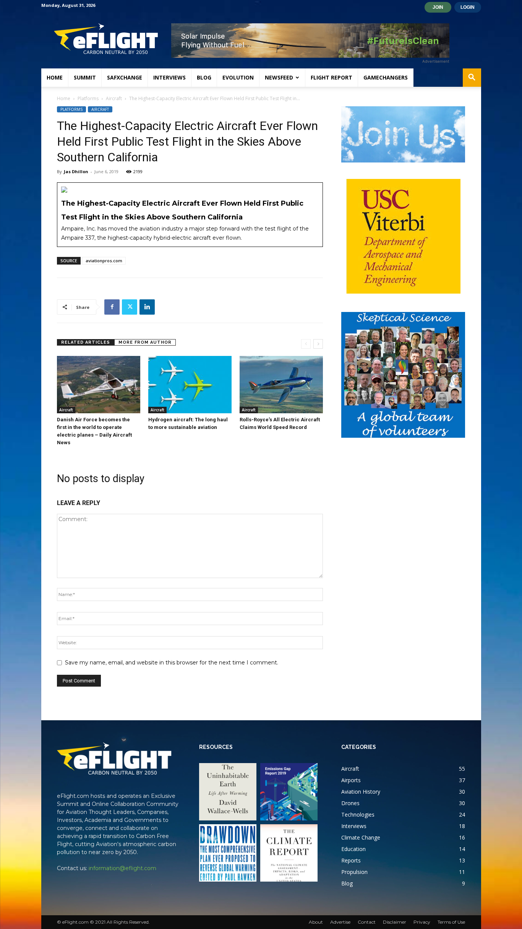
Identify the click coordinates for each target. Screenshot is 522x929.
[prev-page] (306, 344)
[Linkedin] (147, 307)
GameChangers (385, 77)
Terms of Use (451, 922)
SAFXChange (124, 77)
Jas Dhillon (76, 171)
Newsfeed (279, 77)
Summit (85, 77)
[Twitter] (129, 307)
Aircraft (114, 98)
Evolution (238, 77)
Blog (204, 77)
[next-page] (318, 344)
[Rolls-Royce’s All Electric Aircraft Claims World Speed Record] (281, 384)
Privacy (421, 922)
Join (438, 7)
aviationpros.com (104, 260)
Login (467, 7)
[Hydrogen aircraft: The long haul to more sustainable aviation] (190, 384)
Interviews (169, 77)
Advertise (340, 922)
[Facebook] (112, 307)
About (316, 922)
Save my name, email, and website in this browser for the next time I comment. (171, 662)
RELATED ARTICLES (85, 342)
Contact (367, 922)
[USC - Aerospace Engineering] (403, 236)
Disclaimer (394, 922)
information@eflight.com (122, 868)
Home (55, 77)
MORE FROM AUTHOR (145, 342)
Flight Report (331, 77)
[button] (472, 78)
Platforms (88, 98)
